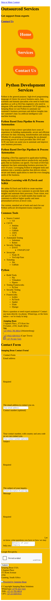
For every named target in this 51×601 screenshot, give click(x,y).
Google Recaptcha (9, 552)
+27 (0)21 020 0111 (11, 336)
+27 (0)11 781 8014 (11, 331)
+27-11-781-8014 (14, 591)
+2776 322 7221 (18, 589)
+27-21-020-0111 (14, 594)
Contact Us (7, 21)
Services (25, 52)
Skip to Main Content (10, 2)
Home (25, 34)
